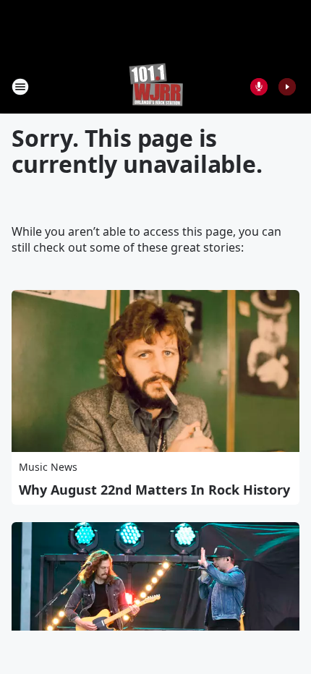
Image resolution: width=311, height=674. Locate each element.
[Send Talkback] (259, 86)
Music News (48, 467)
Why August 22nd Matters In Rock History (154, 490)
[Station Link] (156, 86)
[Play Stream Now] (287, 86)
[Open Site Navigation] (20, 86)
